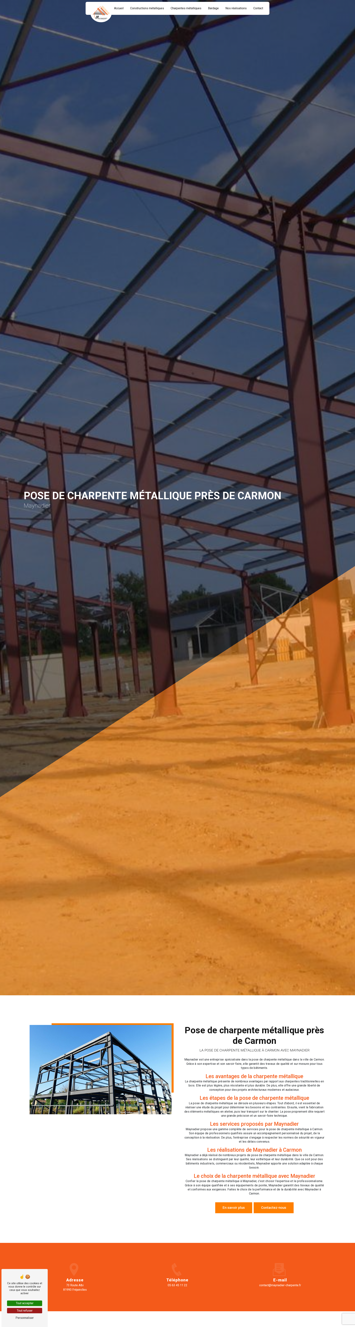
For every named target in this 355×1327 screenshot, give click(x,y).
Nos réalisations (236, 8)
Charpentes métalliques (186, 8)
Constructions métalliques (147, 8)
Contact (258, 8)
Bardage (213, 8)
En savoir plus (234, 1207)
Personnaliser (25, 1318)
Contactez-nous (273, 1207)
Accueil (119, 8)
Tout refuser (25, 1310)
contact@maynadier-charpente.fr (280, 1285)
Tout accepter (24, 1303)
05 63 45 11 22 (177, 1285)
